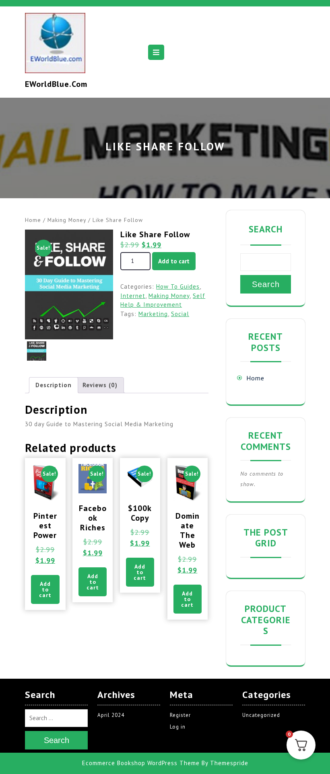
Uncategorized (261, 715)
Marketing (153, 314)
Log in (178, 726)
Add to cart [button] (45, 589)
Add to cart (174, 261)
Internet (132, 296)
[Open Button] (156, 52)
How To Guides (178, 286)
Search (266, 229)
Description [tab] (53, 385)
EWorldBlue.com (56, 84)
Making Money (66, 220)
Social (180, 314)
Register (180, 715)
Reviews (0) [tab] (100, 385)
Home (33, 220)
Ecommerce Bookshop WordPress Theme (141, 763)
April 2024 (110, 715)
